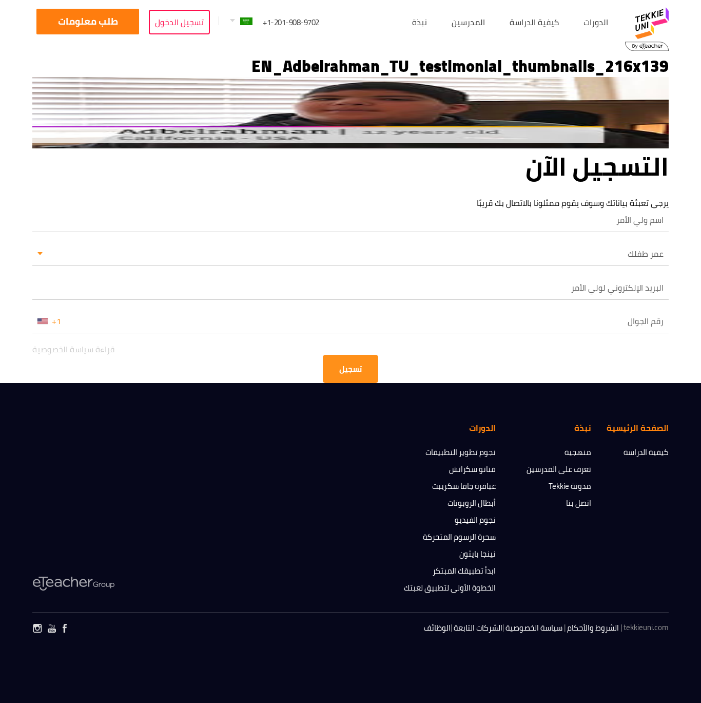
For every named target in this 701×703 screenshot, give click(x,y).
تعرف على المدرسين (559, 469)
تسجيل (350, 369)
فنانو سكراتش (472, 469)
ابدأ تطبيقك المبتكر (464, 570)
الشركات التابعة (478, 627)
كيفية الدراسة (646, 452)
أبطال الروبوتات (471, 503)
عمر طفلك (646, 253)
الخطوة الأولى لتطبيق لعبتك (450, 587)
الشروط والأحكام (593, 627)
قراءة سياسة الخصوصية (73, 349)
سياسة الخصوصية (533, 627)
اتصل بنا (578, 503)
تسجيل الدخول (179, 22)
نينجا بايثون (477, 553)
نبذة (419, 22)
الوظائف (437, 627)
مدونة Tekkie (570, 486)
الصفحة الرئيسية (638, 427)
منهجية (577, 452)
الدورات (595, 22)
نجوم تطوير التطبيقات (460, 452)
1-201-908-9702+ (291, 22)
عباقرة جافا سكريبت (464, 486)
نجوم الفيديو (475, 519)
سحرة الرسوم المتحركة (459, 536)
